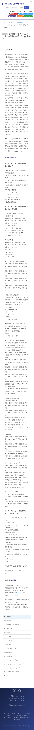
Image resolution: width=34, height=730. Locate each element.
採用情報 (18, 719)
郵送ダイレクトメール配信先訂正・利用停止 (18, 715)
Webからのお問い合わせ (18, 705)
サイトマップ (29, 11)
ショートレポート (9, 628)
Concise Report (8, 652)
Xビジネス (7, 675)
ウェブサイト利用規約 (24, 713)
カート (20, 16)
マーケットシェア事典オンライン (13, 660)
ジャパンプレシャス (10, 648)
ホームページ (20, 593)
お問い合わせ (29, 16)
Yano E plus (8, 644)
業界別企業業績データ (10, 656)
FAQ (17, 717)
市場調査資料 (7, 620)
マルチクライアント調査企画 (11, 624)
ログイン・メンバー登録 (27, 13)
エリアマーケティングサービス (12, 668)
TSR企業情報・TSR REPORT (11, 672)
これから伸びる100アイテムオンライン (14, 664)
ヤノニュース (8, 640)
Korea (20, 11)
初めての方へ (14, 13)
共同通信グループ (25, 717)
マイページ (13, 16)
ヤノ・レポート (9, 636)
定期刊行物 (7, 632)
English (12, 11)
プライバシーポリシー (10, 713)
